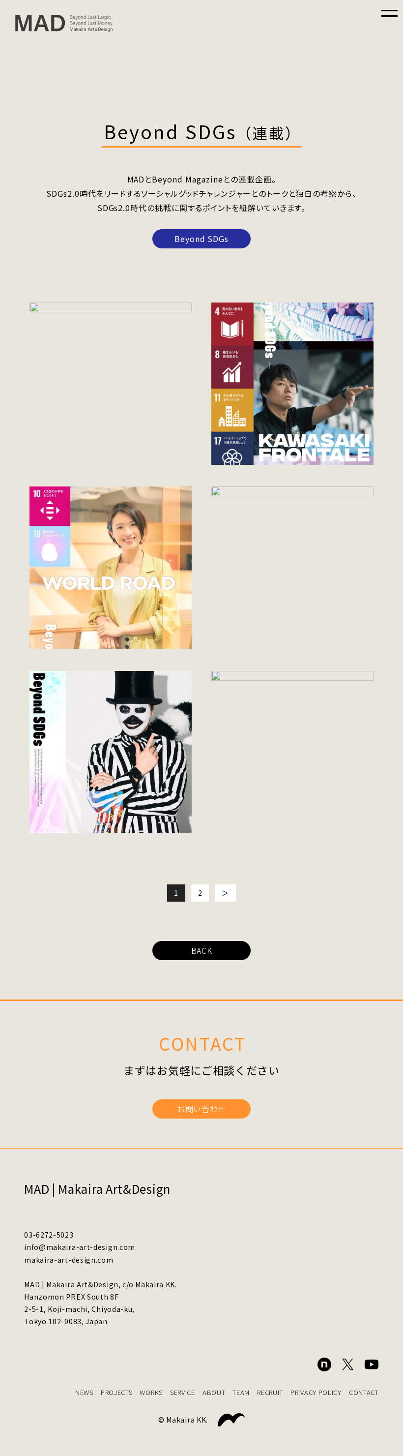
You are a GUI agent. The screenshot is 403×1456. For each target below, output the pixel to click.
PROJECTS (117, 1392)
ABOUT (214, 1392)
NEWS (84, 1392)
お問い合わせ (201, 1109)
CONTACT (364, 1392)
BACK (201, 950)
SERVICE (182, 1392)
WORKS (151, 1392)
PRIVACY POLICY (316, 1392)
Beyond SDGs (201, 238)
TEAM (241, 1392)
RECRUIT (270, 1392)
